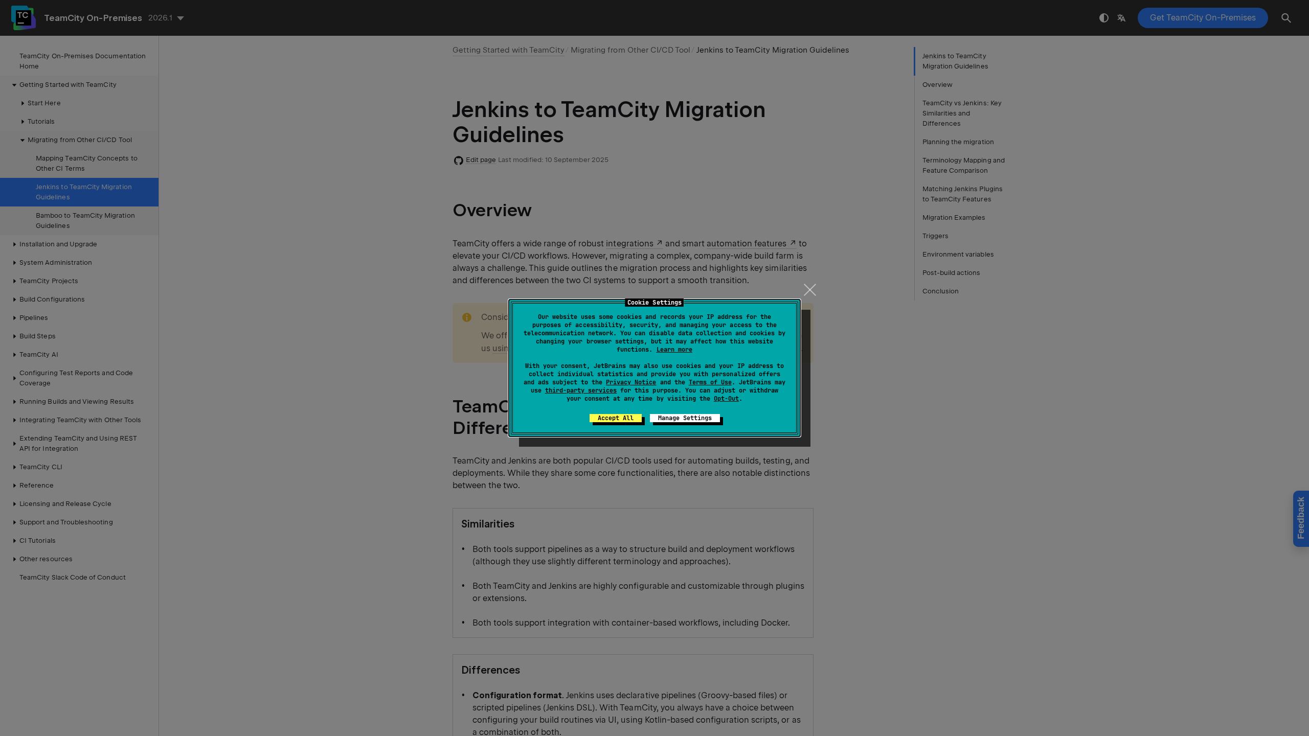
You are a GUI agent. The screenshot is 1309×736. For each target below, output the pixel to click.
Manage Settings (685, 418)
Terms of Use (710, 382)
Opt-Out (726, 399)
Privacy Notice (631, 382)
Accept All (616, 418)
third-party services (581, 390)
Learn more (674, 350)
